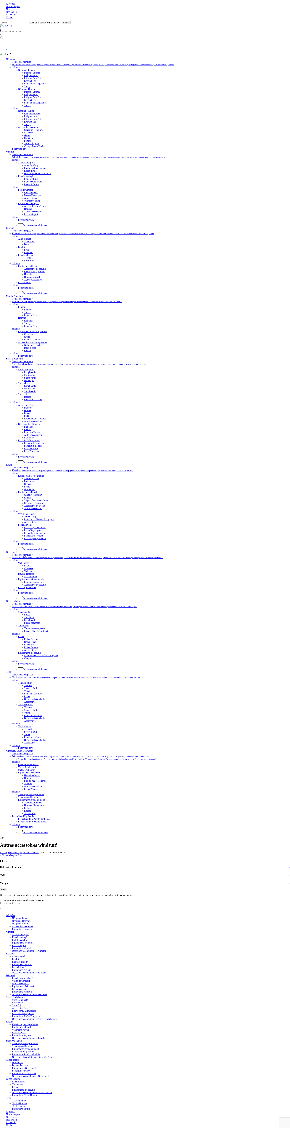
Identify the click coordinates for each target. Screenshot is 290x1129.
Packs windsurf (19, 989)
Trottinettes (17, 1084)
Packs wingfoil (19, 945)
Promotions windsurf (22, 991)
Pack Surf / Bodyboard (23, 1013)
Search (66, 23)
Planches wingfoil (20, 937)
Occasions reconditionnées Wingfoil (29, 951)
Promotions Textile (21, 1109)
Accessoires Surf (20, 1008)
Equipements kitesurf (22, 964)
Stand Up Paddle (14, 1040)
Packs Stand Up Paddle (23, 1051)
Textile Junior (18, 1106)
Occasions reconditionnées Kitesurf (29, 972)
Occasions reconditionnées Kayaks (28, 1038)
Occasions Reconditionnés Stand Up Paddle (33, 1057)
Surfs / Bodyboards (15, 997)
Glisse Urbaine (13, 1079)
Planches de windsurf (22, 978)
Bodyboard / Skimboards (24, 1010)
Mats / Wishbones (20, 983)
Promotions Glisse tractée (24, 1073)
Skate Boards (18, 1081)
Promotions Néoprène (22, 929)
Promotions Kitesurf (21, 970)
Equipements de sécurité (23, 1089)
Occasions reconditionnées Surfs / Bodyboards (34, 1019)
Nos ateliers (11, 1119)
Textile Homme (19, 1103)
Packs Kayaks (19, 1032)
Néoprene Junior (20, 923)
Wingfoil (10, 931)
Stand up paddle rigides (23, 1046)
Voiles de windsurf (21, 981)
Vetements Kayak (20, 1030)
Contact (9, 1125)
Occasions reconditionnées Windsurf (29, 994)
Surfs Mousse (18, 1002)
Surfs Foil (16, 1005)
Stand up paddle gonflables (25, 1043)
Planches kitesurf (20, 961)
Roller (15, 1087)
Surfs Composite (20, 1000)
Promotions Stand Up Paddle (26, 1054)
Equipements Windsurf (28, 852)
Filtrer (3, 890)
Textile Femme (19, 1100)
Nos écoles (11, 1117)
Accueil (3, 852)
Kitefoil (15, 959)
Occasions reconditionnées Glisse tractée (31, 1076)
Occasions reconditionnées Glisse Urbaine (32, 1092)
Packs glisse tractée (21, 1070)
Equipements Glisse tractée (25, 1068)
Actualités (11, 1122)
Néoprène (10, 915)
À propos (10, 1111)
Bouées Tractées (20, 1065)
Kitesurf (10, 953)
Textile (9, 1098)
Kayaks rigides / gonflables (25, 1024)
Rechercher (5, 31)
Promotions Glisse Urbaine (25, 1095)
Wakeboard (17, 1062)
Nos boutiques (13, 1114)
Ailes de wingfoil (20, 934)
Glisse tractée (12, 1059)
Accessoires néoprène (22, 926)
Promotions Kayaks (21, 1035)
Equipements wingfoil (22, 942)
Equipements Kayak (21, 1027)
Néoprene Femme (20, 918)
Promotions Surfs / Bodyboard (26, 1016)
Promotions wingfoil (22, 948)
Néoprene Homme (21, 921)
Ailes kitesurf (18, 956)
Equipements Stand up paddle (26, 1049)
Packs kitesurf (18, 967)
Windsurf (12, 852)
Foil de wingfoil (19, 940)
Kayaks (9, 1021)
